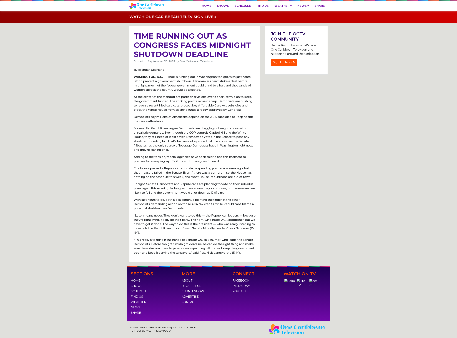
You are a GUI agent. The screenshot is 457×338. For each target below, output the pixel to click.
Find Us (263, 6)
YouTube (240, 291)
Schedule (243, 6)
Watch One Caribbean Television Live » (172, 16)
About (187, 280)
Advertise (190, 296)
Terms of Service (140, 330)
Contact (189, 302)
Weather (282, 6)
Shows (223, 6)
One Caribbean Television (196, 61)
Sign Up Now (282, 62)
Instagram (241, 286)
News (302, 6)
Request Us (191, 286)
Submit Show (193, 291)
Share (320, 6)
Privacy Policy (162, 330)
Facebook (241, 280)
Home (206, 6)
